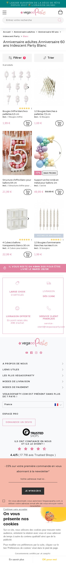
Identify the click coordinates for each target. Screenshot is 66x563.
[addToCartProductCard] (28, 123)
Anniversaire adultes (24, 32)
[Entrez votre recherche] (59, 20)
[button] (33, 405)
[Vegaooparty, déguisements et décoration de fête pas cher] (33, 10)
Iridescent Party (11, 36)
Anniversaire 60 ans (48, 32)
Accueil (7, 32)
